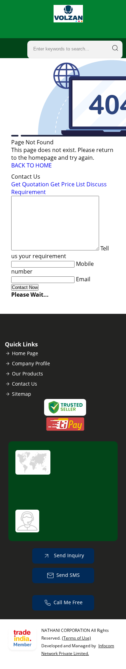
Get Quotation (30, 184)
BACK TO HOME (31, 165)
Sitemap (21, 394)
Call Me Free (68, 602)
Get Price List (67, 184)
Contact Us (24, 383)
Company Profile (31, 363)
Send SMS (68, 575)
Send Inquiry (68, 555)
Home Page (25, 353)
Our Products (27, 373)
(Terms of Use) (76, 638)
